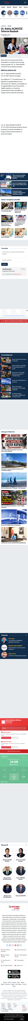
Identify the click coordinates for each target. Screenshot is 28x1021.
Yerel (14, 986)
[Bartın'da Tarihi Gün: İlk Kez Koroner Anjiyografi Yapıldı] (7, 218)
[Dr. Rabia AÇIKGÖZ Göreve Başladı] (14, 46)
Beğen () (11, 274)
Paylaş (4, 55)
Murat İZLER (12, 653)
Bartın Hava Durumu (21, 949)
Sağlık (9, 26)
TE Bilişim (24, 1008)
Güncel (9, 7)
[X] (10, 945)
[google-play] (14, 976)
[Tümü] (26, 635)
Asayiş (3, 7)
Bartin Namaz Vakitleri (5, 955)
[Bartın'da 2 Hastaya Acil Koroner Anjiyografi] (21, 205)
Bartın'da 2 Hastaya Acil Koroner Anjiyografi (20, 211)
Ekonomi (7, 984)
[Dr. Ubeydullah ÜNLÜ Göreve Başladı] (7, 231)
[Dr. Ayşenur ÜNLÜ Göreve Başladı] (21, 231)
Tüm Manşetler (20, 960)
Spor (20, 7)
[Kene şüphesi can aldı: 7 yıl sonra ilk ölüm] (7, 205)
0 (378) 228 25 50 (6, 737)
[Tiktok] (18, 945)
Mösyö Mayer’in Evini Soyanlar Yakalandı (17, 648)
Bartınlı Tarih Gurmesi (15, 645)
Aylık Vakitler (5, 781)
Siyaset (15, 7)
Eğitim (3, 984)
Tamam (21, 1019)
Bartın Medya (5, 1011)
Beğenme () (18, 274)
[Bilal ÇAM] (4, 640)
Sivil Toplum (18, 984)
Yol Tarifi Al (16, 737)
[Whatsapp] (20, 945)
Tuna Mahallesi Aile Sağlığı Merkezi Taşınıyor (20, 224)
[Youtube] (15, 945)
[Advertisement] (14, 109)
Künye (10, 1008)
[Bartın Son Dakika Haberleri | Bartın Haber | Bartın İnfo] (6, 2)
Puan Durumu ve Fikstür (6, 961)
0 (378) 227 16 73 (6, 747)
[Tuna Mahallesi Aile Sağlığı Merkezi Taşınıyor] (21, 218)
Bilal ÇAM (11, 638)
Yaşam (25, 7)
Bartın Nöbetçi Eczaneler (5, 950)
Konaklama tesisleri (8, 1009)
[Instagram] (12, 945)
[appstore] (14, 972)
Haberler (3, 26)
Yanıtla (5, 274)
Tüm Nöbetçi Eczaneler (14, 751)
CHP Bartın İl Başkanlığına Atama (18, 655)
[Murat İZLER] (4, 654)
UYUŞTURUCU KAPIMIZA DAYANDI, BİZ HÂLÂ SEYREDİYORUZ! (15, 641)
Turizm (24, 984)
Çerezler (16, 1019)
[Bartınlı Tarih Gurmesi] (4, 647)
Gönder (4, 264)
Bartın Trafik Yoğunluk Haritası (21, 955)
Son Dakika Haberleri (8, 965)
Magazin (4, 1008)
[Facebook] (7, 945)
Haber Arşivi (19, 965)
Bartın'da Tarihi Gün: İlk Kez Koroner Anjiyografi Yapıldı (6, 224)
